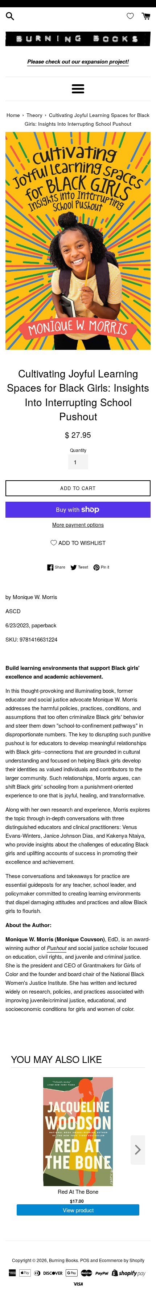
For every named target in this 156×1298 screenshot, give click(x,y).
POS (84, 1260)
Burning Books (63, 1260)
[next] (138, 1150)
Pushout (56, 947)
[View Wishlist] (131, 15)
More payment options (78, 524)
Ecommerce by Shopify (121, 1260)
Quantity (78, 450)
